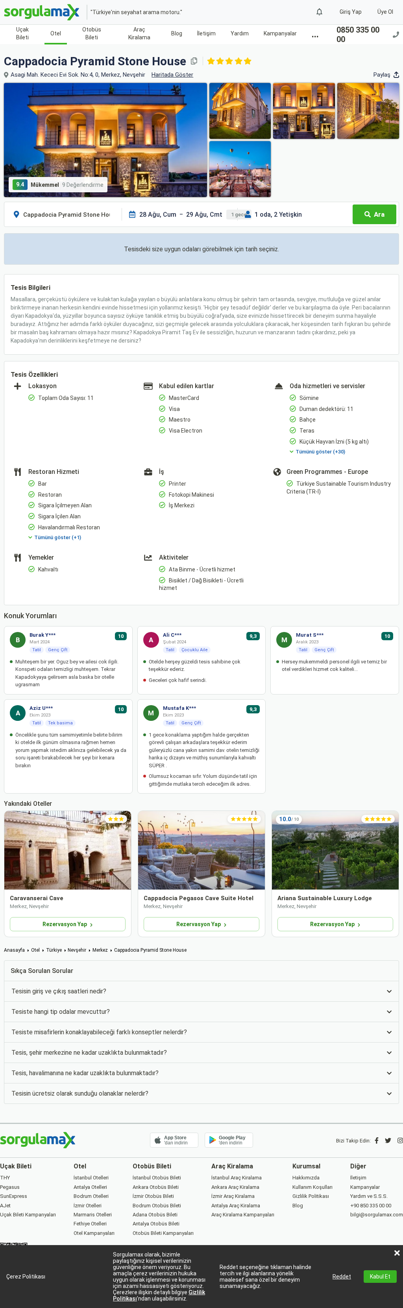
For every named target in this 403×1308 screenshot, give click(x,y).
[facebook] (377, 1140)
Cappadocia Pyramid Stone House (150, 950)
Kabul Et (380, 1276)
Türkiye (54, 950)
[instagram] (400, 1140)
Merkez (100, 950)
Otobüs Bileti (91, 33)
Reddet (342, 1276)
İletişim (206, 33)
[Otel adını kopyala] (194, 61)
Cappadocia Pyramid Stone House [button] (95, 61)
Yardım (240, 33)
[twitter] (388, 1140)
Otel (55, 33)
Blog (176, 33)
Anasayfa (14, 950)
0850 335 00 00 (357, 34)
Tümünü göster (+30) (320, 452)
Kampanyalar (280, 33)
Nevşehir (77, 950)
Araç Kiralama (139, 33)
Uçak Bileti (22, 33)
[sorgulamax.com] (42, 12)
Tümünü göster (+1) (57, 537)
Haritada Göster (172, 74)
